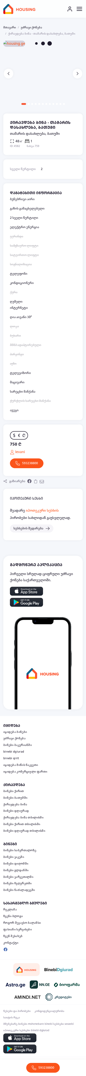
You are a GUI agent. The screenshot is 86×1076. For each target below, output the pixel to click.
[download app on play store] (26, 602)
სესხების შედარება (28, 528)
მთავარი (9, 27)
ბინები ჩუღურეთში (17, 883)
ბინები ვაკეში (13, 857)
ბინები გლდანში (15, 870)
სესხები (58, 1023)
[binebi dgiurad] (58, 969)
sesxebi (69, 1023)
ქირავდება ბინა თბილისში (23, 817)
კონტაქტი (10, 943)
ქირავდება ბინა (15, 804)
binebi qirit (11, 758)
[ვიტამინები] (67, 985)
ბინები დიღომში (15, 863)
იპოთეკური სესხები (16, 1030)
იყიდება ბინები (15, 732)
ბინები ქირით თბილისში (21, 824)
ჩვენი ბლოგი (13, 916)
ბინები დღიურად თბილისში (24, 831)
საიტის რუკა (11, 1017)
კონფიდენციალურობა (49, 1011)
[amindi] (27, 997)
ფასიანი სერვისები (17, 929)
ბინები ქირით (13, 791)
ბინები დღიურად (16, 811)
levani (19, 452)
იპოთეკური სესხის (42, 510)
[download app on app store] (26, 591)
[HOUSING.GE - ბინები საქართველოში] (26, 969)
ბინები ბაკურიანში (17, 745)
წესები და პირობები (17, 1011)
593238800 (30, 463)
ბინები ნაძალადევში (19, 890)
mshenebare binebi (40, 1023)
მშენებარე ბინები (15, 1023)
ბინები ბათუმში (15, 798)
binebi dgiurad (13, 751)
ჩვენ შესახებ (13, 936)
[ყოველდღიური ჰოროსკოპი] (15, 984)
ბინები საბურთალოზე (19, 850)
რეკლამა (10, 909)
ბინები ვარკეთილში (18, 877)
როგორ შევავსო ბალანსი (22, 923)
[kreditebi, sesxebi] (58, 997)
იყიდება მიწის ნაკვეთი (20, 765)
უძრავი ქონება (31, 27)
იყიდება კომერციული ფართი (25, 771)
